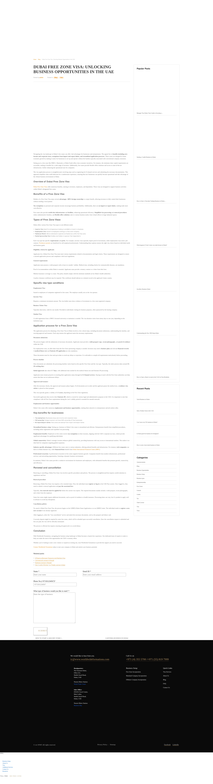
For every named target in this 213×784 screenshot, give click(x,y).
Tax (138, 498)
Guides (138, 494)
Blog (55, 77)
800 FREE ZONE (16, 776)
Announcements (141, 462)
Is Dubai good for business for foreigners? (148, 433)
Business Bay (78, 705)
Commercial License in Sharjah (44, 560)
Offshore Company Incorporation (136, 680)
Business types (140, 478)
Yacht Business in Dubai (143, 399)
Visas (138, 510)
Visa (66, 6)
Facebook (167, 744)
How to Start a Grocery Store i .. (49, 638)
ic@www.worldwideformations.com (89, 659)
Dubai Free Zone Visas (40, 187)
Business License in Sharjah (43, 563)
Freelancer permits (44, 243)
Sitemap (112, 744)
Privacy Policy (102, 744)
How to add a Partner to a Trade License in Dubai (50, 565)
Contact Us (92, 6)
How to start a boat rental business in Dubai (148, 445)
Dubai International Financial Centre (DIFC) (86, 449)
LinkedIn (176, 744)
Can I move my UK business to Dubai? (147, 422)
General (139, 490)
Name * (36, 571)
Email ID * (87, 571)
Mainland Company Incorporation (136, 676)
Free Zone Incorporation (133, 672)
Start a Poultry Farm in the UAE (145, 411)
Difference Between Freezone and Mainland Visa (50, 558)
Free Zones (140, 486)
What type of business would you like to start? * (51, 591)
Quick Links (167, 668)
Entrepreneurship (141, 482)
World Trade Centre (80, 684)
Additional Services (78, 6)
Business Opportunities (143, 470)
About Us (58, 6)
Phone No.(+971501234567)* (44, 581)
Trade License (140, 502)
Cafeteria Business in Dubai (116, 638)
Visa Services (167, 672)
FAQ (164, 683)
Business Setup (46, 6)
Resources (5, 771)
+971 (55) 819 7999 (158, 659)
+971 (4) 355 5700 (136, 659)
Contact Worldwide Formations (42, 547)
